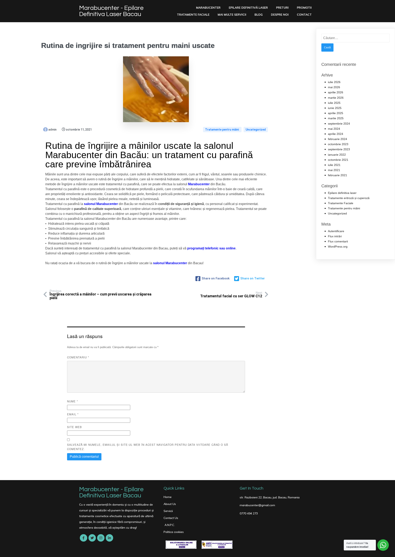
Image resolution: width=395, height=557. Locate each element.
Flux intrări (335, 236)
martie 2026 (336, 97)
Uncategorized (256, 129)
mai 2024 (334, 128)
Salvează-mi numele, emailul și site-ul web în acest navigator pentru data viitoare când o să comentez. (147, 447)
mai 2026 (334, 87)
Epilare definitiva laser (342, 193)
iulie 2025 (334, 102)
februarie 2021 (337, 175)
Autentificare (336, 231)
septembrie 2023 (339, 149)
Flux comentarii (338, 241)
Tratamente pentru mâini (222, 129)
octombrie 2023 (338, 144)
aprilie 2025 (335, 113)
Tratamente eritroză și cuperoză (348, 198)
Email (73, 414)
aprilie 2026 (335, 92)
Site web (74, 427)
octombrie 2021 (338, 159)
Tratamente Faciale (340, 203)
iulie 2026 (334, 82)
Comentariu (78, 357)
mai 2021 (334, 170)
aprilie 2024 (335, 133)
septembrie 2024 (339, 123)
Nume (72, 401)
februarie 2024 (337, 139)
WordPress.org (337, 246)
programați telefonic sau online (211, 248)
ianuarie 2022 (337, 154)
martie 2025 (336, 118)
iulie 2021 (334, 165)
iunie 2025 (335, 108)
